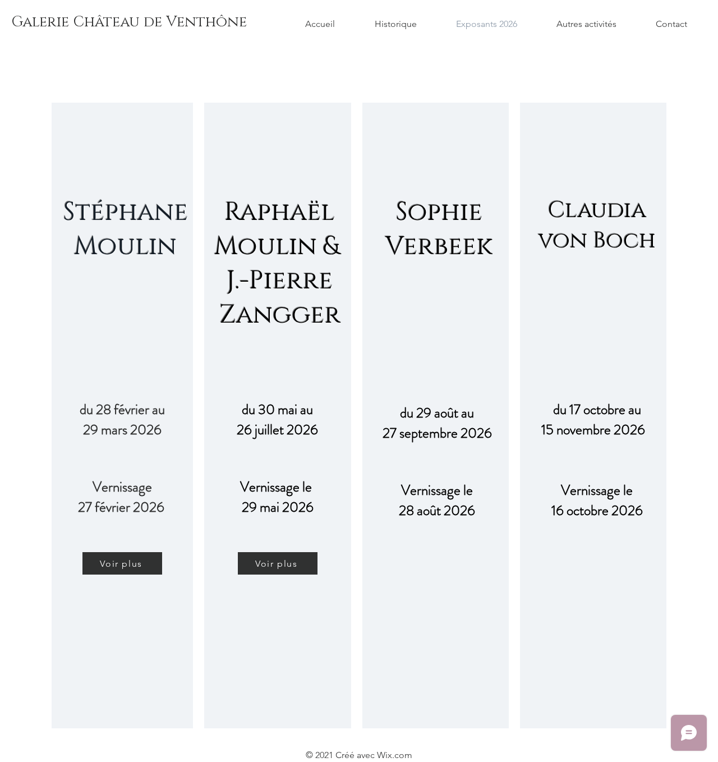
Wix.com (394, 755)
